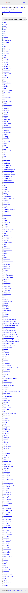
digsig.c (5, 193)
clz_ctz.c (6, 114)
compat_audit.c (7, 127)
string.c (5, 459)
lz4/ (4, 31)
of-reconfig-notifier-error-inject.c (12, 391)
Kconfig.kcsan (7, 286)
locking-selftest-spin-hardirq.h (11, 334)
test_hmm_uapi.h (8, 503)
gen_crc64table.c (8, 239)
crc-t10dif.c (6, 138)
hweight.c (6, 253)
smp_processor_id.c (8, 450)
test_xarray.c (7, 551)
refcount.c (6, 431)
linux (16, 7)
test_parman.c (7, 529)
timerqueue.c (7, 554)
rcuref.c (5, 428)
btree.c (5, 95)
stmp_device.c (7, 457)
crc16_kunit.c (7, 141)
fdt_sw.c (6, 224)
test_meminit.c (7, 519)
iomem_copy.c (7, 266)
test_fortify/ (6, 42)
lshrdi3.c (6, 356)
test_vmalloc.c (7, 549)
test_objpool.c (7, 527)
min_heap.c (6, 373)
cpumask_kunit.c (8, 132)
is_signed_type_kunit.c (9, 275)
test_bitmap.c (7, 473)
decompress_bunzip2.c (9, 169)
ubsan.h (5, 565)
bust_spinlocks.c (8, 105)
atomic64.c (6, 72)
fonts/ (5, 28)
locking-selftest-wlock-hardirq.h (11, 340)
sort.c (5, 451)
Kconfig (5, 281)
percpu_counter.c (8, 407)
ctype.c (5, 158)
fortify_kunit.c (7, 233)
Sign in (24, 2)
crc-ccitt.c (6, 134)
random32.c (6, 420)
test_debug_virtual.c (8, 483)
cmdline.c (6, 117)
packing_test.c (7, 400)
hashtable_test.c (8, 250)
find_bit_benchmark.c (9, 229)
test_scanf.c (6, 536)
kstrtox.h (6, 305)
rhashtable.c (7, 433)
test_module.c (7, 523)
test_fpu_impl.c (7, 494)
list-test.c (6, 312)
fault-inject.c (7, 211)
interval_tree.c (7, 259)
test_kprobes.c (7, 508)
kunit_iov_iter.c (7, 307)
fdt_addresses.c (7, 215)
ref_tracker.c (7, 429)
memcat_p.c (7, 363)
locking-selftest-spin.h (9, 338)
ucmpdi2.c (6, 567)
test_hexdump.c (7, 499)
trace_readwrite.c (8, 556)
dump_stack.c (7, 195)
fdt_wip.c (6, 226)
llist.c (5, 318)
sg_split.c (6, 442)
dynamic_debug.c (8, 196)
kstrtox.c (6, 303)
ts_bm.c (5, 558)
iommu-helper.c (7, 268)
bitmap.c (6, 86)
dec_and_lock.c (7, 165)
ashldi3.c (6, 62)
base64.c (6, 77)
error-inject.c (7, 204)
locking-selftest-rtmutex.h (10, 330)
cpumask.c (6, 130)
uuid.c (5, 578)
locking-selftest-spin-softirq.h (11, 336)
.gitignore (6, 57)
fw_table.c (6, 235)
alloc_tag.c (6, 59)
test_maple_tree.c (8, 516)
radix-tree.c (6, 417)
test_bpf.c (6, 481)
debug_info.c (7, 160)
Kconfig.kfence (7, 288)
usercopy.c (6, 573)
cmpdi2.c (6, 121)
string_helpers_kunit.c (9, 462)
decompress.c (7, 167)
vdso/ (5, 46)
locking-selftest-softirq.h (10, 332)
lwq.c (5, 358)
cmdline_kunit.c (7, 119)
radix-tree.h (6, 418)
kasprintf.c (6, 279)
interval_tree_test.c (8, 261)
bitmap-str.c (6, 84)
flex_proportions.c (8, 231)
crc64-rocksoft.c (8, 151)
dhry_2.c (6, 189)
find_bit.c (6, 228)
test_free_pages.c (8, 496)
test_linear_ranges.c (8, 510)
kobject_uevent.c (8, 301)
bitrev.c (5, 88)
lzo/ (4, 33)
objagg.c (6, 387)
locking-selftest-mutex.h (10, 321)
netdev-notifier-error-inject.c (11, 378)
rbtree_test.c (7, 426)
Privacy (13, 590)
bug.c (5, 99)
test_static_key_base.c (9, 540)
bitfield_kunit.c (7, 83)
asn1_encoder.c (7, 68)
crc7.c (5, 154)
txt (21, 590)
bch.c (5, 81)
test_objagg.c (7, 525)
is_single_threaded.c (8, 277)
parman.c (6, 402)
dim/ (5, 26)
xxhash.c (6, 585)
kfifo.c (5, 295)
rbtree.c (5, 424)
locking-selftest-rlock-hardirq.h (11, 323)
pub (8, 7)
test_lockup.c (7, 514)
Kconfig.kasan (7, 284)
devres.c (6, 184)
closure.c (6, 112)
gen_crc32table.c (8, 237)
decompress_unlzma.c (9, 174)
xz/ (4, 48)
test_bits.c (6, 477)
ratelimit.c (6, 422)
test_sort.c (6, 538)
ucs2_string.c (7, 569)
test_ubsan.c (7, 545)
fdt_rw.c (5, 220)
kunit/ (5, 29)
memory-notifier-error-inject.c (11, 367)
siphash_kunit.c (7, 446)
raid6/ (5, 39)
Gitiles (9, 590)
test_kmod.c (7, 507)
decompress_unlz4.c (9, 173)
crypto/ (5, 24)
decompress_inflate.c (9, 171)
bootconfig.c (7, 92)
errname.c (6, 202)
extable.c (6, 207)
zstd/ (5, 55)
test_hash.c (6, 497)
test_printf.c (6, 530)
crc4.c (5, 149)
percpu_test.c (7, 409)
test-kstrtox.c (7, 472)
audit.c (5, 75)
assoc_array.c (7, 70)
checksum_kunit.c (8, 110)
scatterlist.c (6, 437)
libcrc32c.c (6, 308)
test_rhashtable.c (8, 534)
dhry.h (5, 185)
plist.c (5, 411)
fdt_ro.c (5, 218)
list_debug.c (6, 314)
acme (6, 10)
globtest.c (6, 246)
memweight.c (7, 371)
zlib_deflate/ (6, 50)
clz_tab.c (6, 116)
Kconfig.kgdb (7, 290)
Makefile (6, 360)
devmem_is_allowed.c (9, 182)
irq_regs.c (6, 273)
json (25, 590)
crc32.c (5, 143)
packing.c (6, 398)
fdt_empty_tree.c (8, 217)
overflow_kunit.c (8, 396)
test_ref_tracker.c (8, 532)
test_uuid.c (6, 547)
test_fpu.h (6, 490)
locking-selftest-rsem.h (9, 329)
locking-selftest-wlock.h (9, 343)
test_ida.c (6, 505)
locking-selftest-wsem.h (9, 345)
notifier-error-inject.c (9, 384)
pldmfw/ (6, 37)
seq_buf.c (6, 439)
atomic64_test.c (7, 73)
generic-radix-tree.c (8, 242)
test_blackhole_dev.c (9, 479)
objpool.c (6, 389)
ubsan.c (5, 563)
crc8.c (5, 156)
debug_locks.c (7, 161)
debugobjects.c (7, 163)
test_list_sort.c (7, 512)
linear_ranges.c (7, 310)
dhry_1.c (6, 187)
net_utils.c (6, 376)
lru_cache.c (6, 354)
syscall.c (6, 470)
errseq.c (5, 206)
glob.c (5, 244)
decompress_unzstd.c (9, 180)
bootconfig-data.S (8, 90)
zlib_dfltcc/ (6, 51)
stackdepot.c (7, 453)
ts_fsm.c (6, 560)
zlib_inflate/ (6, 53)
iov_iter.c (6, 270)
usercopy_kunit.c (8, 574)
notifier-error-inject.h (9, 385)
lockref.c (6, 349)
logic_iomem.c (7, 351)
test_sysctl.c (6, 543)
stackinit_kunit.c (7, 455)
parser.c (5, 404)
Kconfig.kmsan (7, 292)
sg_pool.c (6, 440)
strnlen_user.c (7, 468)
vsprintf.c (6, 580)
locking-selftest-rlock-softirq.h (11, 325)
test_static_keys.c (8, 541)
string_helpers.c (7, 461)
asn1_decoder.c (7, 66)
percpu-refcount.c (8, 406)
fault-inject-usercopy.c (9, 209)
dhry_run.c (6, 191)
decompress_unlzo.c (9, 176)
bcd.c (5, 79)
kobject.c (6, 299)
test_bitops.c (7, 475)
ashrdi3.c (6, 64)
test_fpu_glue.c (7, 492)
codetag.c (6, 125)
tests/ (5, 44)
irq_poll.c (6, 272)
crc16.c (5, 140)
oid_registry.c (7, 393)
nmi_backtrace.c (8, 382)
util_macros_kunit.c (8, 576)
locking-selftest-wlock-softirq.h (11, 341)
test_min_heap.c (8, 521)
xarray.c (5, 584)
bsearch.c (6, 94)
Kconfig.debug (7, 283)
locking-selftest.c (8, 347)
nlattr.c (5, 380)
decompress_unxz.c (8, 178)
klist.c (5, 297)
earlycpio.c (6, 200)
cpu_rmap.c (6, 129)
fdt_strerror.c (7, 222)
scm (12, 7)
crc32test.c (6, 147)
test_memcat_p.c (8, 518)
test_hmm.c (6, 501)
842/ (5, 22)
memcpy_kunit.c (8, 365)
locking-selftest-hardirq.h (10, 319)
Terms (18, 590)
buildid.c (5, 103)
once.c (5, 395)
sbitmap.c (6, 435)
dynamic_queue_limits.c (9, 198)
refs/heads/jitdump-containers (12, 12)
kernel (4, 7)
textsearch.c (7, 552)
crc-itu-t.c (6, 136)
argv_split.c (6, 61)
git (2, 10)
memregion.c (7, 369)
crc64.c (5, 152)
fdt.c (5, 213)
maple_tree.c (7, 362)
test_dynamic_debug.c (9, 485)
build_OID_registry (8, 101)
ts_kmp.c (6, 562)
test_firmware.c (7, 486)
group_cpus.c (7, 248)
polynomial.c (7, 415)
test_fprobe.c (7, 488)
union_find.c (6, 571)
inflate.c (5, 257)
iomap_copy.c (7, 264)
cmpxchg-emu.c (7, 123)
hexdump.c (6, 251)
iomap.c (5, 262)
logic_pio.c (6, 352)
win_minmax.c (7, 582)
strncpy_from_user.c (9, 466)
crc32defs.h (6, 145)
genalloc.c (6, 240)
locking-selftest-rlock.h (9, 327)
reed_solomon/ (7, 40)
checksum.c (6, 108)
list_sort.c (6, 316)
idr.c (5, 255)
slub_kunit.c (6, 448)
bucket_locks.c (7, 97)
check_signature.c (8, 106)
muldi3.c (6, 374)
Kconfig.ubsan (7, 294)
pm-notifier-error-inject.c (10, 413)
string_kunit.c (7, 464)
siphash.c (6, 444)
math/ (5, 35)
